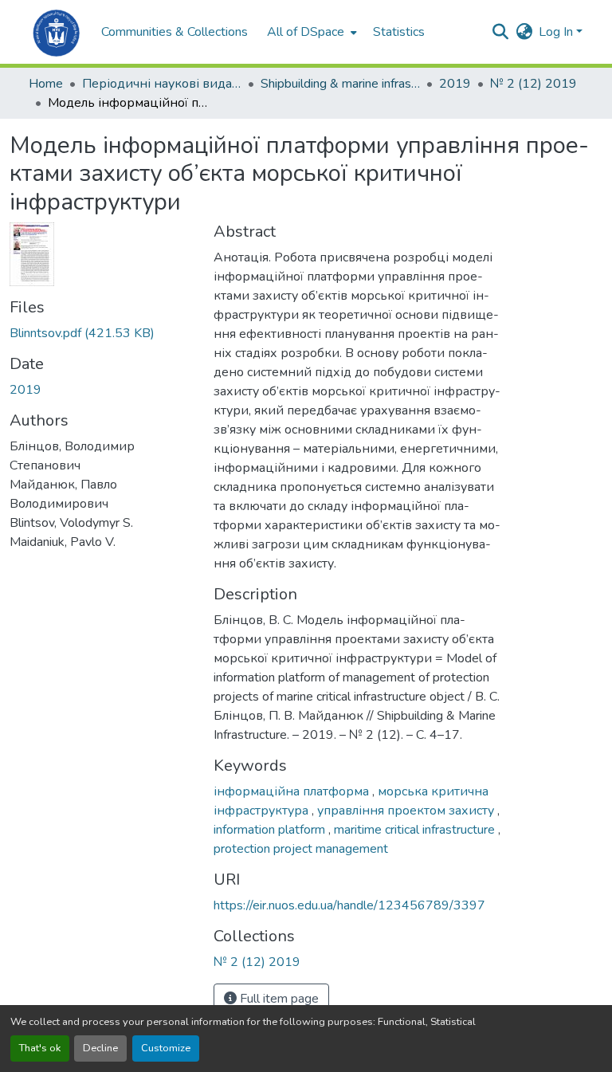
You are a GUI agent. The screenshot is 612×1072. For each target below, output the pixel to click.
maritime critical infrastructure (416, 829)
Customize (165, 1048)
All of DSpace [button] (305, 32)
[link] (102, 333)
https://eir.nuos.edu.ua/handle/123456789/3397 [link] (349, 905)
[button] (57, 32)
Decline (100, 1048)
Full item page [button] (278, 998)
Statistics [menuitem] (399, 32)
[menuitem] (310, 32)
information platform (271, 829)
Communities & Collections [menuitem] (174, 32)
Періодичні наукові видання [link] (161, 83)
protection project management (301, 849)
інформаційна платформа (293, 791)
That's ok (40, 1048)
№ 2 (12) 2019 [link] (533, 83)
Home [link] (46, 83)
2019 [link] (455, 83)
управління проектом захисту (407, 810)
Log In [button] (557, 32)
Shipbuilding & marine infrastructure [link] (340, 83)
